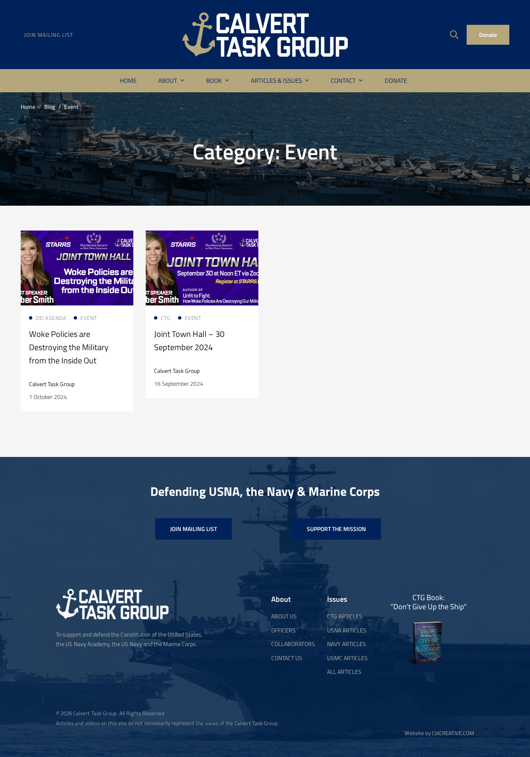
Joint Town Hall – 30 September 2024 (189, 340)
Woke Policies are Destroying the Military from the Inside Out (68, 347)
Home (28, 106)
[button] (193, 529)
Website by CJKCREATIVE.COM (439, 733)
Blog (49, 106)
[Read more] (77, 237)
